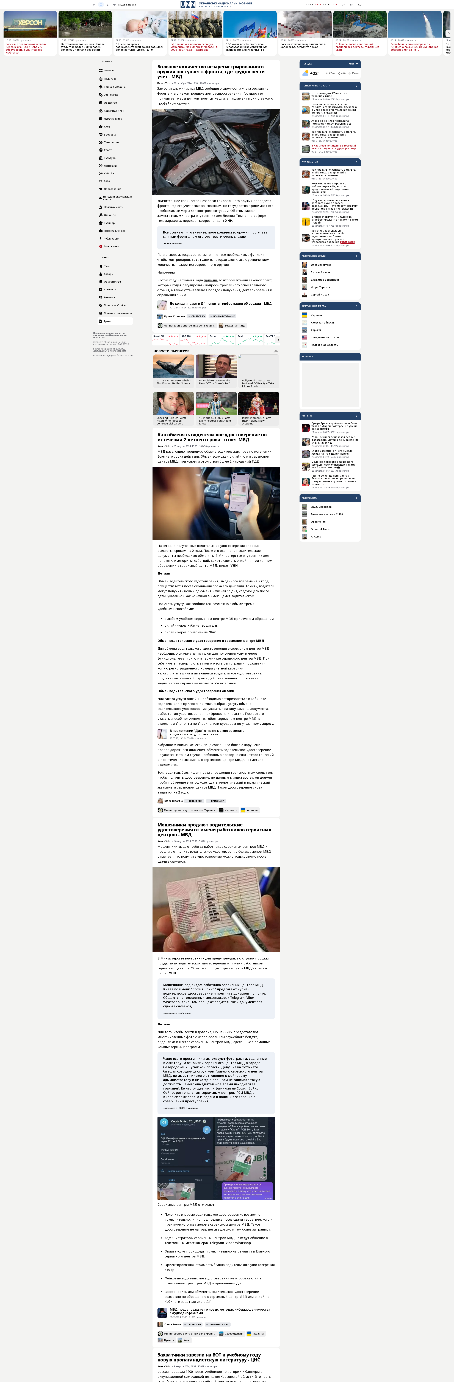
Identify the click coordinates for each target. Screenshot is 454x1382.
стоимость (204, 1265)
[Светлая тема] (94, 4)
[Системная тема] (101, 4)
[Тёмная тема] (107, 4)
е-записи (185, 658)
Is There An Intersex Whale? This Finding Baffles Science (174, 382)
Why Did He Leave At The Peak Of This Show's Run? (215, 382)
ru (359, 4)
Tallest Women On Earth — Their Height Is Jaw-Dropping (258, 420)
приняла (211, 280)
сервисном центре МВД (213, 619)
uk (343, 4)
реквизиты (246, 1251)
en (351, 4)
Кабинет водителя (202, 625)
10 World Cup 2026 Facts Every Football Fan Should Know (215, 420)
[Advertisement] (330, 385)
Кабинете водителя (180, 1301)
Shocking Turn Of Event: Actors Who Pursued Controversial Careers (171, 420)
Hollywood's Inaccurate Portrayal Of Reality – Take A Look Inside (258, 383)
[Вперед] (449, 33)
